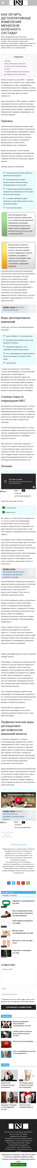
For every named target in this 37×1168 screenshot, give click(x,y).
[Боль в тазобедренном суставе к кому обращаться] (6, 1054)
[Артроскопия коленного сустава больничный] (9, 1075)
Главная (3, 8)
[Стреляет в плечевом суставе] (6, 953)
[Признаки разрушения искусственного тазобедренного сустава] (6, 1024)
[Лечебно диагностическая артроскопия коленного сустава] (6, 1034)
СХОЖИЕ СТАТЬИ (8, 892)
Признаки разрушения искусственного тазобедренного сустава (22, 1023)
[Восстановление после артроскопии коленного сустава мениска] (6, 913)
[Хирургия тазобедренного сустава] (6, 903)
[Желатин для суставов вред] (6, 1044)
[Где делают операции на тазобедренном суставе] (9, 1097)
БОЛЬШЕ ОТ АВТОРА (9, 895)
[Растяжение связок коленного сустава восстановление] (27, 1075)
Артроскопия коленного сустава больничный (8, 1085)
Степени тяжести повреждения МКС (15, 66)
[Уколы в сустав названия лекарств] (27, 1097)
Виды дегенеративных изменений (14, 63)
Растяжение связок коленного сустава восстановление (26, 1085)
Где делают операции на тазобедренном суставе (9, 1107)
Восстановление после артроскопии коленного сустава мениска (22, 913)
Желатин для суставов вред (23, 1041)
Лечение (7, 69)
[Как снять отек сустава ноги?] (6, 943)
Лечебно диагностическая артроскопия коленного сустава (22, 1033)
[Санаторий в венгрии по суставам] (6, 923)
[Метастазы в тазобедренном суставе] (6, 933)
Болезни (4, 907)
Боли (21, 1080)
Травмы (22, 1102)
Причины (7, 61)
